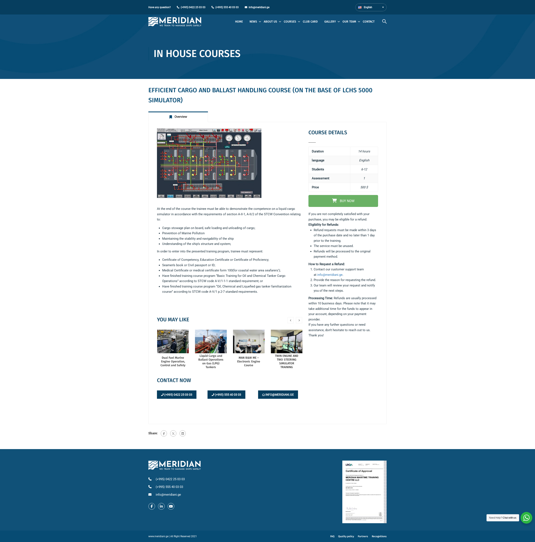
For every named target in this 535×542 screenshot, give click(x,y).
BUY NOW (346, 201)
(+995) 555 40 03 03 (227, 7)
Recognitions (379, 536)
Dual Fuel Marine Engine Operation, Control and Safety (172, 361)
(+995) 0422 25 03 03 (193, 7)
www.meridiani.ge (158, 536)
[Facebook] (164, 433)
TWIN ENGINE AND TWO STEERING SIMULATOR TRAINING (286, 361)
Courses (290, 21)
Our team (349, 21)
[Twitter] (173, 433)
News (253, 21)
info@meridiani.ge (259, 7)
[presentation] (291, 320)
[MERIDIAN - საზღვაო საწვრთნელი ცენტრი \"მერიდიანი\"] (174, 21)
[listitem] (343, 274)
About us (270, 21)
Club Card (310, 21)
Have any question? (159, 7)
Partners (363, 536)
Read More (173, 341)
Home (239, 21)
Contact (368, 21)
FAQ (332, 536)
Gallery (330, 21)
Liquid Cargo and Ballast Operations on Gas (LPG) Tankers (210, 361)
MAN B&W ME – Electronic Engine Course (248, 361)
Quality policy (346, 536)
